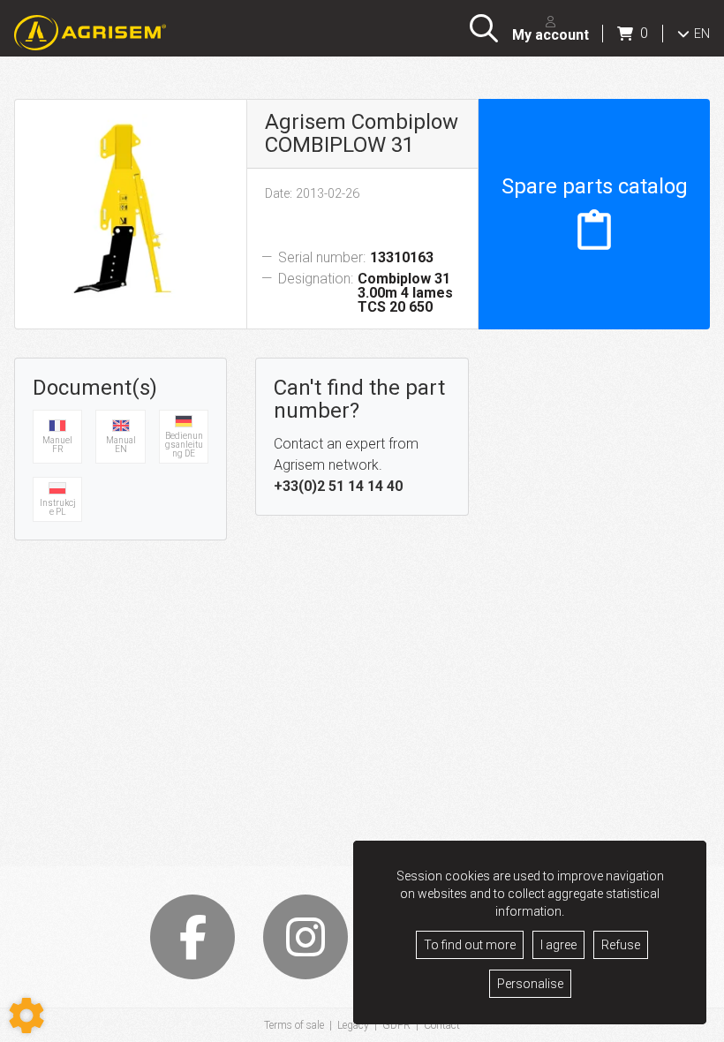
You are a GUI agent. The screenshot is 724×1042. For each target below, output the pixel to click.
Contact (442, 1025)
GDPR (396, 1025)
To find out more (470, 945)
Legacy (353, 1025)
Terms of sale (294, 1025)
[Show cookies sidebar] (26, 1015)
